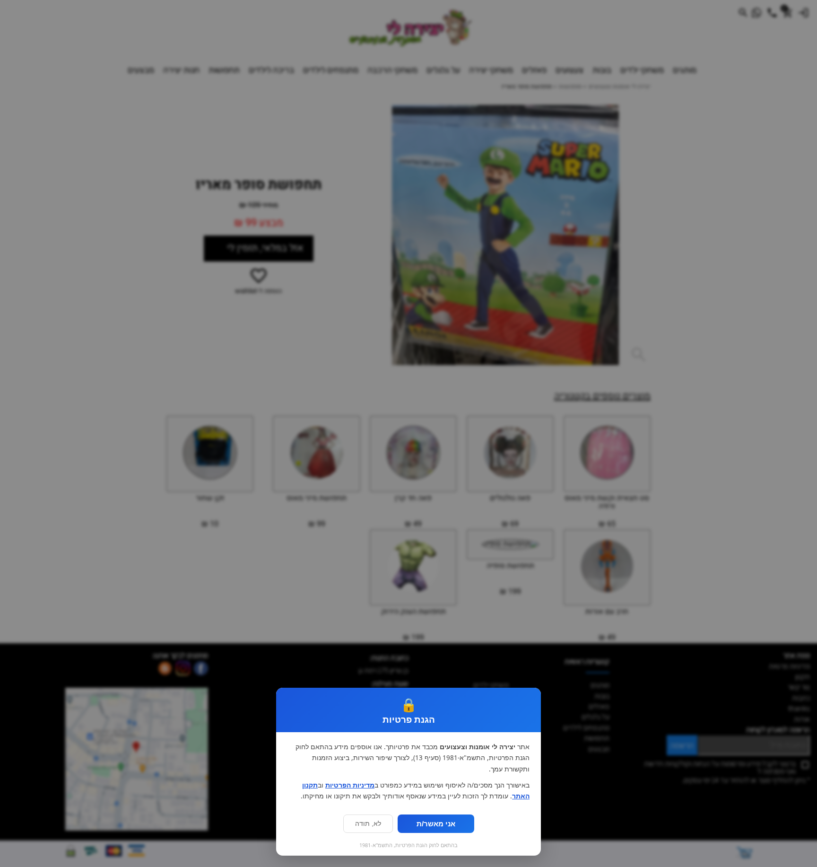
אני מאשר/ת (436, 824)
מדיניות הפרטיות (349, 785)
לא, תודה (368, 823)
